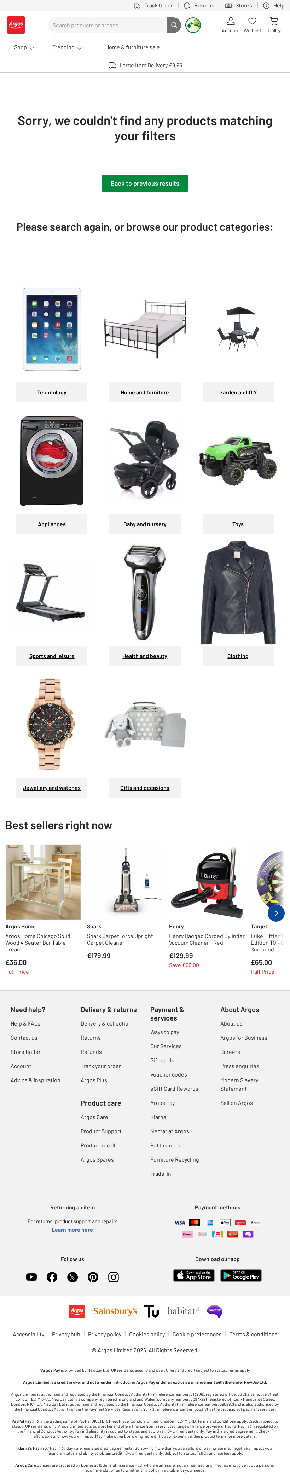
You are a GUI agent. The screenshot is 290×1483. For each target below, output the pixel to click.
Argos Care (94, 1116)
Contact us (24, 1037)
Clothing (238, 655)
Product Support (101, 1131)
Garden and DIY (238, 392)
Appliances (52, 524)
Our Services (166, 1046)
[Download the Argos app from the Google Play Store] (241, 1274)
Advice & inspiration (35, 1080)
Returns (91, 1037)
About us (231, 1023)
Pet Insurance (167, 1145)
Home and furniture (145, 392)
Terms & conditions (254, 1334)
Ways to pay (164, 1031)
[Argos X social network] (72, 1277)
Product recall (98, 1145)
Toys (238, 524)
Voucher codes (168, 1074)
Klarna (158, 1116)
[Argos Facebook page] (52, 1277)
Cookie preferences (197, 1334)
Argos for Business (243, 1037)
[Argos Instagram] (113, 1277)
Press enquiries (239, 1065)
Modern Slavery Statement (239, 1084)
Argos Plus (94, 1080)
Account (21, 1065)
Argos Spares (97, 1159)
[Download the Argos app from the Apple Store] (194, 1274)
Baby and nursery (145, 524)
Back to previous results (145, 183)
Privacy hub (66, 1334)
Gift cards (162, 1060)
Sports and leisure (52, 655)
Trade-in (160, 1173)
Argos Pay (162, 1102)
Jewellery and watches (52, 787)
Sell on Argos (236, 1102)
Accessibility (28, 1334)
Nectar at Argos (169, 1131)
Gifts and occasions (144, 787)
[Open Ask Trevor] (193, 25)
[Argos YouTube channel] (31, 1277)
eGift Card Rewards (174, 1088)
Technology (51, 392)
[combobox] (107, 25)
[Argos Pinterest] (93, 1277)
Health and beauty (144, 655)
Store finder (26, 1051)
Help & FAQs (25, 1023)
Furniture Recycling (174, 1159)
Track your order (101, 1065)
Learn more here (72, 1229)
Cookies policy (147, 1334)
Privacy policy (104, 1334)
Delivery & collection (106, 1023)
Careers (230, 1051)
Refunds (91, 1051)
